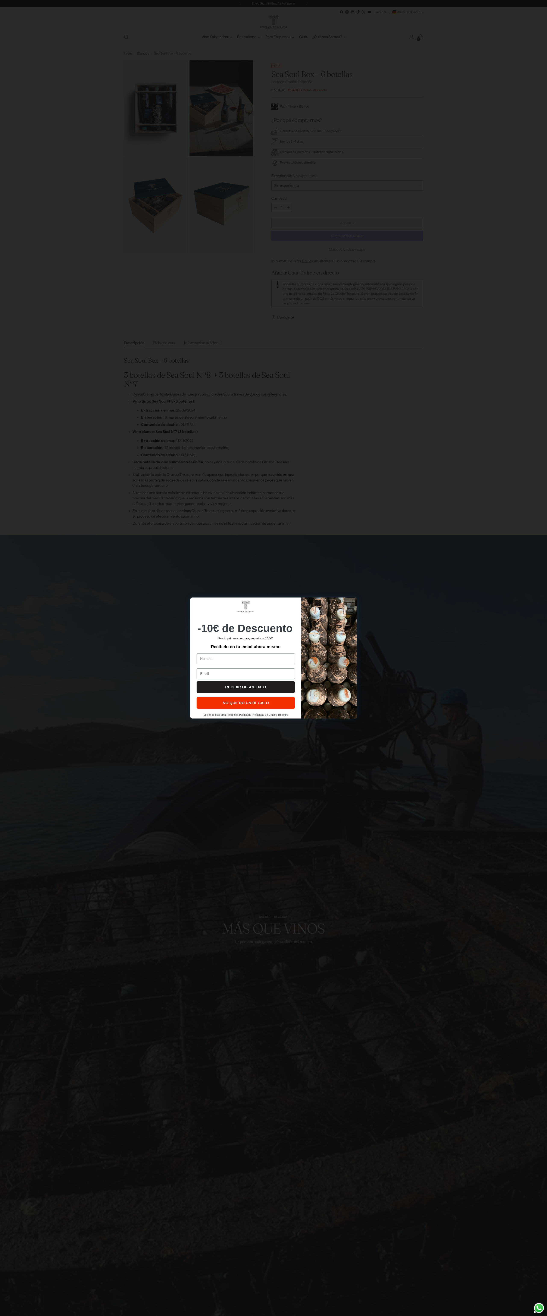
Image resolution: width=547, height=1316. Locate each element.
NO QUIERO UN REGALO (246, 703)
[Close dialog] (351, 603)
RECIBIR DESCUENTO (245, 687)
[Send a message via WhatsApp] (539, 1308)
